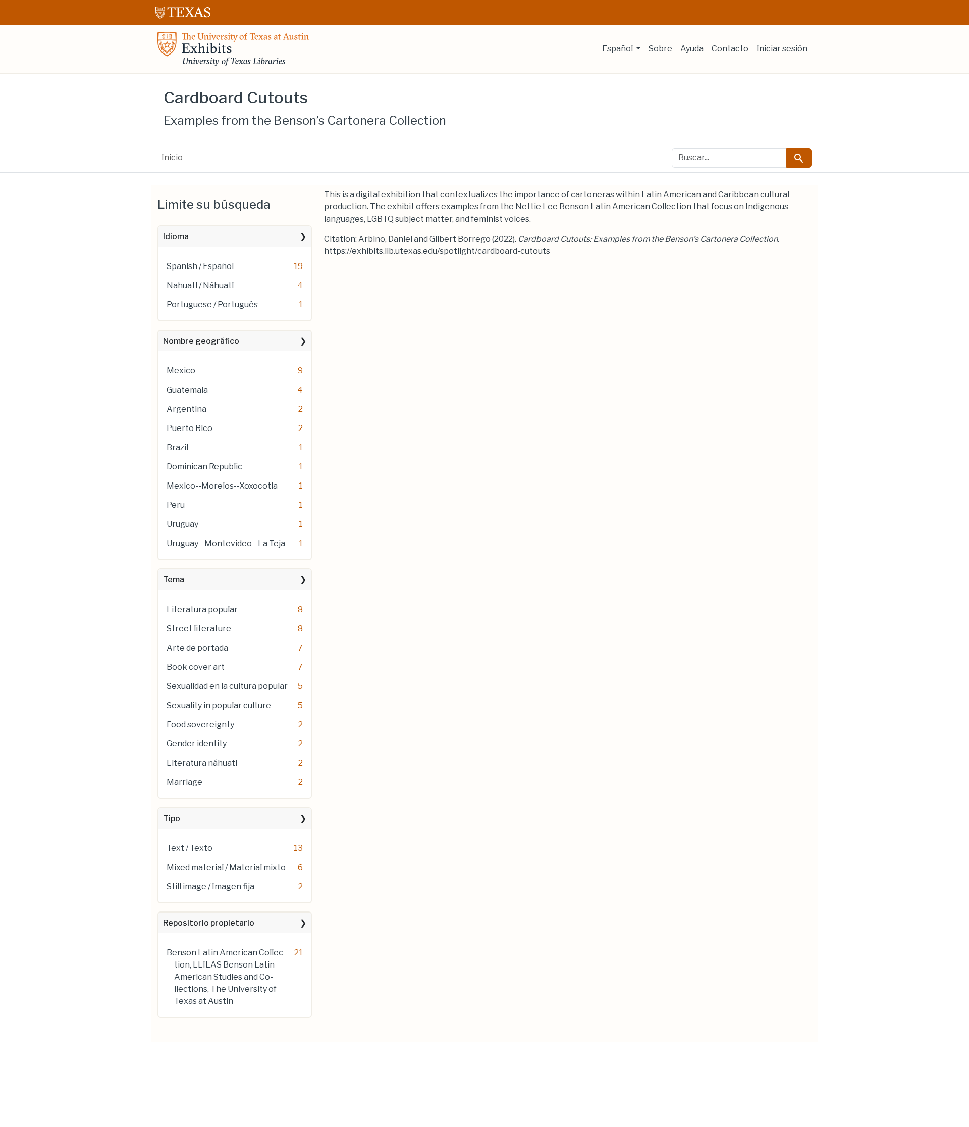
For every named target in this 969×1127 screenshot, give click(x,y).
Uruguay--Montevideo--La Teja (226, 543)
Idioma (176, 236)
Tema (173, 579)
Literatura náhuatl (202, 763)
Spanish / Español (200, 266)
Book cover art (196, 667)
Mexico (181, 370)
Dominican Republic (204, 466)
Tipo (171, 818)
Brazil (177, 447)
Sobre (660, 48)
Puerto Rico (189, 428)
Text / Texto (189, 848)
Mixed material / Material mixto (226, 867)
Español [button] (618, 48)
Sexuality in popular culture (219, 705)
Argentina (186, 409)
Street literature (199, 628)
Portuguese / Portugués (212, 304)
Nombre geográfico (201, 341)
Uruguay (182, 524)
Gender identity (197, 743)
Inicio (172, 158)
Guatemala (187, 390)
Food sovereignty (200, 724)
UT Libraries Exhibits (233, 49)
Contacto (730, 48)
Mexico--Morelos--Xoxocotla (222, 486)
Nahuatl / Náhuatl (200, 285)
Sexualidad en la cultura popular (227, 686)
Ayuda (692, 48)
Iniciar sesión (782, 48)
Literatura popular (202, 609)
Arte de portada (197, 648)
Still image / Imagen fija (210, 886)
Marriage (184, 782)
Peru (176, 505)
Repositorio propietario (208, 923)
